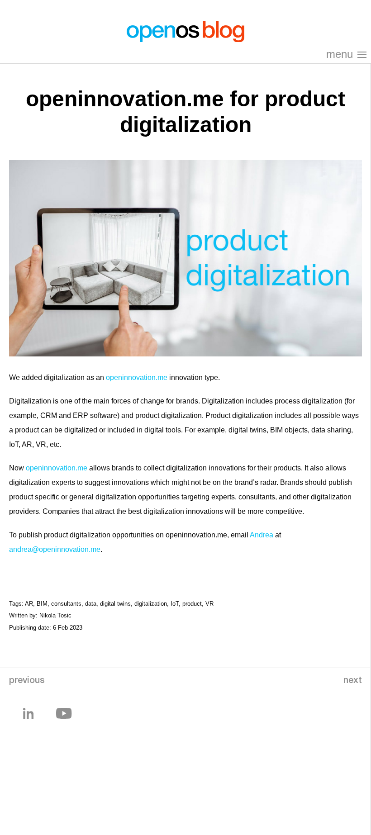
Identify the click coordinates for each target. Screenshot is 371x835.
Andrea (261, 535)
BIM (42, 603)
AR (29, 603)
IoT (175, 603)
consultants (66, 603)
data (90, 603)
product (192, 603)
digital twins (115, 603)
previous (27, 681)
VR (209, 603)
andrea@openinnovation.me (54, 549)
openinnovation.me (136, 377)
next (352, 681)
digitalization (150, 603)
